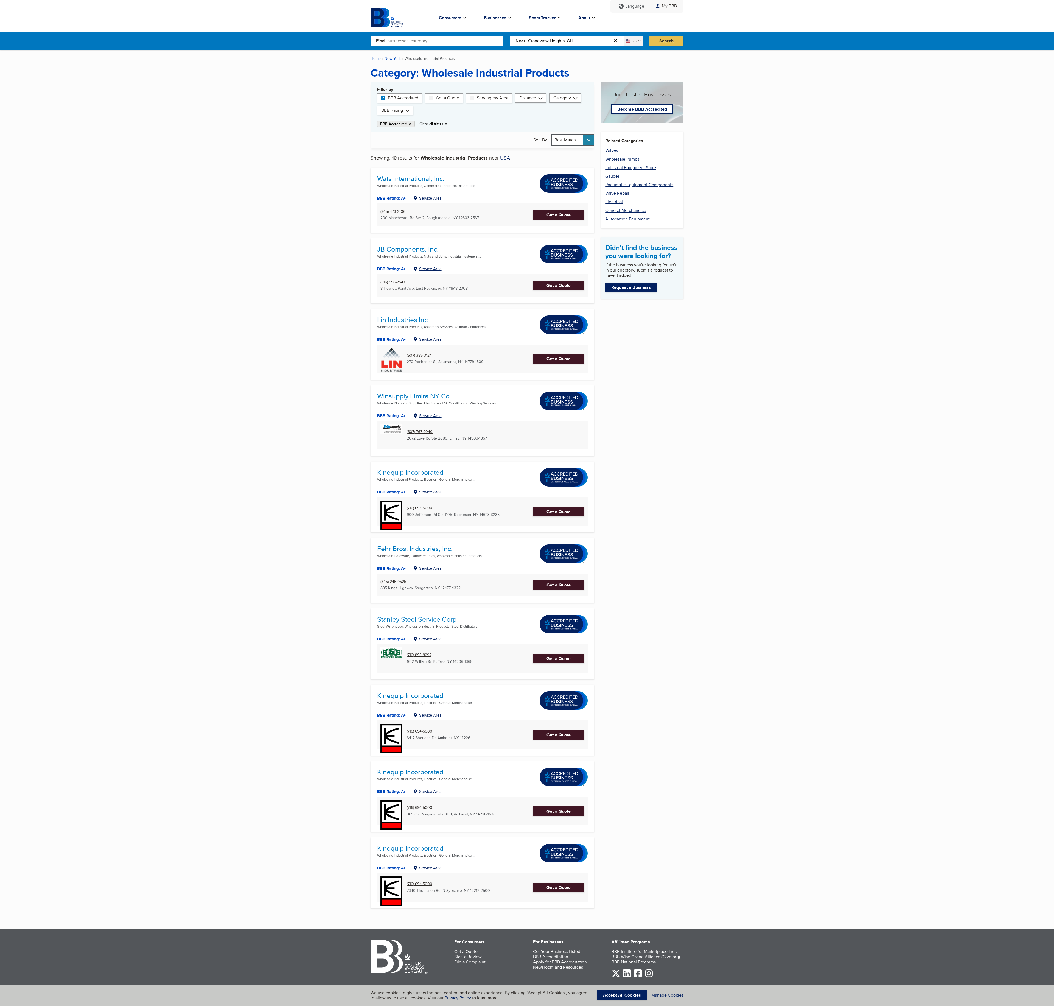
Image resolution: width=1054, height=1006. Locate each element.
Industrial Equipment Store (630, 167)
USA (505, 157)
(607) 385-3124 (419, 355)
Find (380, 41)
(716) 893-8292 (419, 655)
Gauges (612, 176)
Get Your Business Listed (556, 951)
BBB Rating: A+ (391, 492)
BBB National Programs (634, 962)
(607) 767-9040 (420, 431)
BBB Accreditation (550, 957)
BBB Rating (392, 110)
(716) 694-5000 (419, 508)
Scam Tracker (542, 18)
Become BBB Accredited (642, 109)
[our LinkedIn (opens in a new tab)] (627, 976)
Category (562, 98)
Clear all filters (431, 124)
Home (376, 58)
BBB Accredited (403, 97)
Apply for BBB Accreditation (560, 962)
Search (666, 41)
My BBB (669, 6)
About (584, 18)
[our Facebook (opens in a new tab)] (637, 976)
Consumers (450, 18)
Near (520, 41)
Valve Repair (617, 193)
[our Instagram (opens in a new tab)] (648, 976)
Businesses (495, 18)
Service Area (430, 198)
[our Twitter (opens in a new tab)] (616, 976)
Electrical (614, 202)
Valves (611, 150)
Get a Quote (447, 97)
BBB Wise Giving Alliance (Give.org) (646, 957)
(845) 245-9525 (393, 581)
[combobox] (445, 41)
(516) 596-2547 (392, 282)
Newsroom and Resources (558, 967)
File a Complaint (470, 962)
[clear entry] (617, 41)
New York (393, 58)
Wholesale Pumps (622, 159)
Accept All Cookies (622, 995)
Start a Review (468, 957)
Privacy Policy (458, 998)
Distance (527, 98)
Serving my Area (492, 97)
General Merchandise (625, 210)
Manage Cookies (667, 995)
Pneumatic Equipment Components (639, 184)
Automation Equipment (627, 219)
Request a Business (631, 287)
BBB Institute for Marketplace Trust (645, 951)
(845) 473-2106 (392, 211)
